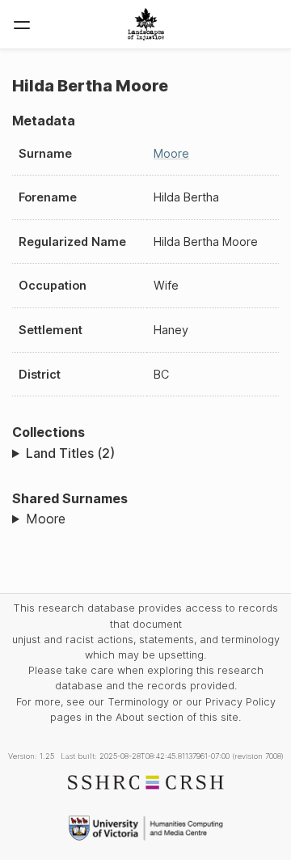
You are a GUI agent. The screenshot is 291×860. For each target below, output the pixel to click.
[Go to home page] (146, 24)
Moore (171, 153)
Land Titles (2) (70, 453)
